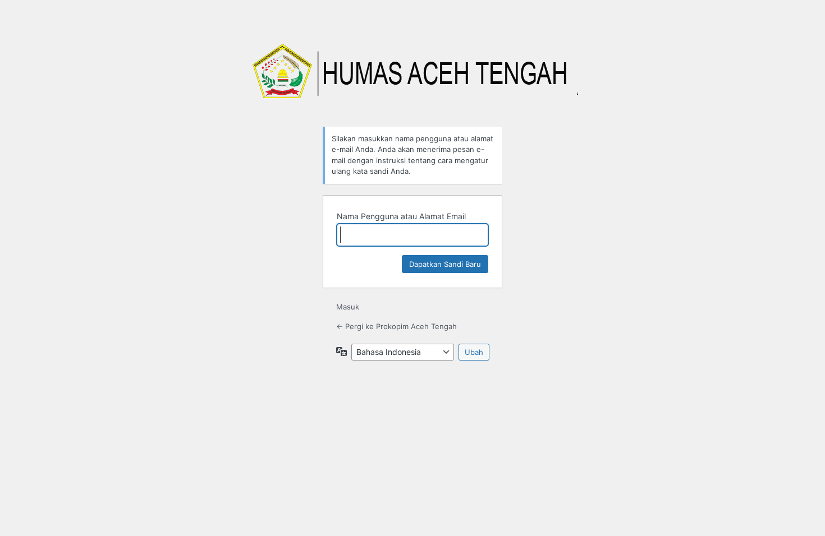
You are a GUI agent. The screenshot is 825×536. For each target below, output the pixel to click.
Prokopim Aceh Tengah (412, 77)
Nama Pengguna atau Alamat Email (401, 216)
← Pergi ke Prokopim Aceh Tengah (396, 326)
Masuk (347, 306)
